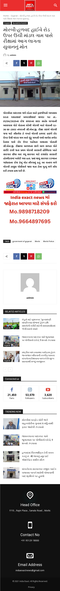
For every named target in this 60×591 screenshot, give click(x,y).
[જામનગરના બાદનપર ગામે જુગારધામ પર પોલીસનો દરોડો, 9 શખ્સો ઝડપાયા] (11, 341)
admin (13, 55)
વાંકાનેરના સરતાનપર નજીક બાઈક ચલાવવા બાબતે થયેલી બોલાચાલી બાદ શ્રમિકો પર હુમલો (39, 473)
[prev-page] (5, 369)
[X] (24, 63)
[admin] (5, 55)
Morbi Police (48, 241)
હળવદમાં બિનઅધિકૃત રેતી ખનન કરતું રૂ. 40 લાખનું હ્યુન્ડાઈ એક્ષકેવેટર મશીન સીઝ (38, 456)
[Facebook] (16, 63)
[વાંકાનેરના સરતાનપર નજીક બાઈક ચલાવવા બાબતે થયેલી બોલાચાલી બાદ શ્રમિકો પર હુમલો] (11, 472)
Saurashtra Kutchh (20, 23)
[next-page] (10, 369)
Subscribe (48, 388)
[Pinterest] (31, 63)
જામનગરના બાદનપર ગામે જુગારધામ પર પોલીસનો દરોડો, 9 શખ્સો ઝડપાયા (37, 440)
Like (12, 388)
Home (6, 15)
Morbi (37, 241)
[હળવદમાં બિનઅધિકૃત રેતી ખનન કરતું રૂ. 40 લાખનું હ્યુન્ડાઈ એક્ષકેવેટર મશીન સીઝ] (11, 456)
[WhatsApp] (38, 63)
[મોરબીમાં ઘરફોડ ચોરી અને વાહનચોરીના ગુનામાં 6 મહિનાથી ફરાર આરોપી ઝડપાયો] (11, 423)
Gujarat (14, 15)
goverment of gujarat (22, 241)
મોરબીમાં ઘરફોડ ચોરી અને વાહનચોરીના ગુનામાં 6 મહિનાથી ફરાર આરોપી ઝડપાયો (37, 424)
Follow (30, 388)
